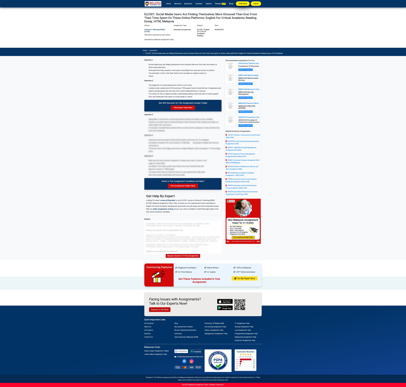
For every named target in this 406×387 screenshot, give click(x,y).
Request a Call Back (160, 309)
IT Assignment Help (242, 323)
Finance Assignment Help (214, 330)
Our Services (149, 323)
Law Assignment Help (243, 330)
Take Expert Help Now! (183, 108)
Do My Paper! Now (246, 278)
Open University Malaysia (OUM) (186, 337)
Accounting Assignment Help (215, 327)
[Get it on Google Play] (225, 307)
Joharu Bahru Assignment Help (155, 354)
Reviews (220, 4)
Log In (256, 4)
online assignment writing (163, 209)
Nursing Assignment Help (244, 327)
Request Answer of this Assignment (183, 256)
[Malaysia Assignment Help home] (153, 3)
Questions (188, 4)
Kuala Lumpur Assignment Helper (156, 351)
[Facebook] (184, 361)
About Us (147, 327)
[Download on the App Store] (225, 301)
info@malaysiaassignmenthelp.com (189, 357)
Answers (199, 4)
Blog (176, 323)
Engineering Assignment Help (245, 337)
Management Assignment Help (216, 334)
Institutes (178, 334)
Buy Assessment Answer (183, 327)
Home (168, 4)
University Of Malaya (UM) (214, 323)
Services (177, 4)
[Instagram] (191, 361)
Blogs (231, 4)
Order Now (243, 4)
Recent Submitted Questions (185, 330)
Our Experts (148, 330)
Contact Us (148, 337)
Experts (209, 4)
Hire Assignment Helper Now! (183, 186)
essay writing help (167, 200)
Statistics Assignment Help (245, 340)
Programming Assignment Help (246, 334)
